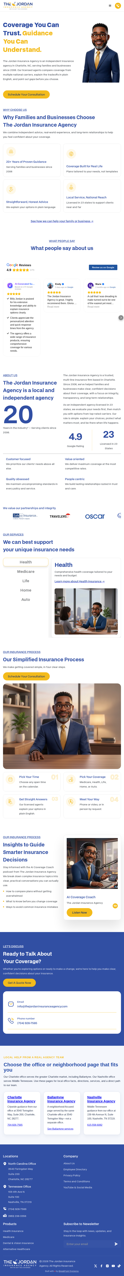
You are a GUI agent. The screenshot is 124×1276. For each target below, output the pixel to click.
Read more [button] (53, 306)
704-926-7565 (15, 1125)
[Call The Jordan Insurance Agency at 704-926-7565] (116, 6)
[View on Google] (50, 286)
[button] (110, 6)
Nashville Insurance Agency (101, 1099)
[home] (18, 6)
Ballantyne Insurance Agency (61, 1099)
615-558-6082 (94, 1125)
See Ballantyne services (60, 1129)
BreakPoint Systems (69, 1271)
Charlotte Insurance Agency (21, 1099)
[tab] (25, 562)
